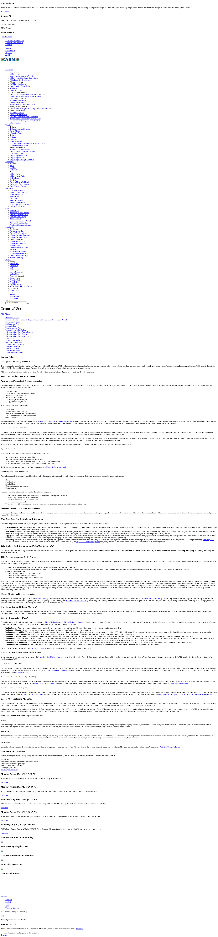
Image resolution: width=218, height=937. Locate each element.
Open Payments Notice (13, 342)
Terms (8, 314)
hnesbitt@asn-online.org (9, 770)
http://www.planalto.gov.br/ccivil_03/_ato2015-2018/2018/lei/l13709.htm (185, 694)
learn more (5, 11)
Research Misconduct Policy (15, 330)
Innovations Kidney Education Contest (25, 121)
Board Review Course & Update (21, 76)
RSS (7, 906)
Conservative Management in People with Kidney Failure (30, 109)
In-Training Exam (16, 153)
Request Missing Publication (20, 182)
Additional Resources (17, 202)
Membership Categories (18, 241)
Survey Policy (10, 338)
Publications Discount (18, 251)
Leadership (14, 266)
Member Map (15, 245)
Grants (7, 209)
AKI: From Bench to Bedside (20, 80)
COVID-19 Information (18, 115)
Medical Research (16, 194)
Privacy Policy (10, 326)
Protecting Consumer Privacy (170, 747)
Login (7, 55)
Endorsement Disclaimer (14, 352)
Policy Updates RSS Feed (19, 204)
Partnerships (14, 270)
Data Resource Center (18, 186)
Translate (8, 900)
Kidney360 (14, 170)
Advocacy (9, 188)
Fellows (13, 137)
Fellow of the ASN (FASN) (20, 247)
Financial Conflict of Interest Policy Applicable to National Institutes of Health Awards (36, 320)
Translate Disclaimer (12, 350)
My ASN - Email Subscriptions (87, 542)
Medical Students (16, 141)
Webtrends (42, 421)
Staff (11, 268)
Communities (10, 51)
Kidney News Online (17, 176)
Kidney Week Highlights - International (24, 78)
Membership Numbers (18, 243)
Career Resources (16, 272)
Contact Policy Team (17, 207)
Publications (9, 162)
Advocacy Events (16, 200)
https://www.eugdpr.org (179, 683)
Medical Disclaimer (12, 348)
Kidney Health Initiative (14, 43)
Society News (15, 278)
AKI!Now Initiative (17, 113)
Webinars (13, 88)
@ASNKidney (6, 37)
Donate (8, 49)
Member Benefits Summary (20, 235)
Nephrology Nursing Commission (22, 160)
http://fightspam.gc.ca (23, 672)
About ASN (14, 264)
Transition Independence (19, 213)
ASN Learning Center (18, 84)
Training (8, 125)
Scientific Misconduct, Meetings (16, 336)
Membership (9, 227)
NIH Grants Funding (19, 223)
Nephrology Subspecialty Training (22, 151)
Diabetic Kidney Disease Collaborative (24, 117)
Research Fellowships (18, 217)
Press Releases (15, 282)
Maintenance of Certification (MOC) (23, 104)
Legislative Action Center (19, 190)
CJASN (13, 168)
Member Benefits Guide (18, 237)
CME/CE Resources (17, 102)
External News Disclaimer (14, 344)
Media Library (15, 290)
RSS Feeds (14, 298)
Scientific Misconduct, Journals (16, 334)
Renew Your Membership (19, 233)
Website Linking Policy (13, 328)
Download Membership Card (20, 256)
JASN (12, 166)
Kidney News (15, 174)
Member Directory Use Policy (151, 599)
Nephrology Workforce (18, 155)
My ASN (8, 53)
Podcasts (13, 292)
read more (4, 782)
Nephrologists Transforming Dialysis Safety (25, 119)
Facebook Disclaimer (13, 346)
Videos (12, 294)
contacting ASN (208, 540)
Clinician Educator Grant (19, 215)
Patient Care (14, 196)
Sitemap (8, 902)
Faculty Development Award (20, 221)
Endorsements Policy (13, 322)
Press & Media (15, 280)
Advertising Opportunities (19, 184)
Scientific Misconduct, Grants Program (19, 332)
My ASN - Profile (51, 622)
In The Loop (14, 178)
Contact (3, 896)
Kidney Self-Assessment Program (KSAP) (25, 96)
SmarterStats (50, 421)
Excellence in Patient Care (14, 41)
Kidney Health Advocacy (19, 192)
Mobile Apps (14, 296)
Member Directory (16, 258)
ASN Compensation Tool (19, 253)
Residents (13, 139)
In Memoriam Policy (12, 324)
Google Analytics (65, 421)
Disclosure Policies (12, 318)
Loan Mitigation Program (19, 145)
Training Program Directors (20, 129)
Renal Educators (16, 131)
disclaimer (79, 929)
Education (9, 70)
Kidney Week (15, 74)
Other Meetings (15, 123)
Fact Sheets (14, 198)
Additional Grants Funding (21, 225)
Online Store (14, 274)
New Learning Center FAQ (20, 86)
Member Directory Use (13, 340)
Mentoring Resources (17, 133)
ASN (3, 314)
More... (8, 260)
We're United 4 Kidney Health (21, 286)
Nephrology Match (17, 158)
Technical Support (12, 908)
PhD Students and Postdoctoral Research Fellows (27, 143)
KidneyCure (14, 211)
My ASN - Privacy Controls (56, 467)
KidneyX (8, 45)
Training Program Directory (20, 149)
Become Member (17, 231)
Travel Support (15, 219)
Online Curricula (16, 90)
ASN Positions (15, 284)
